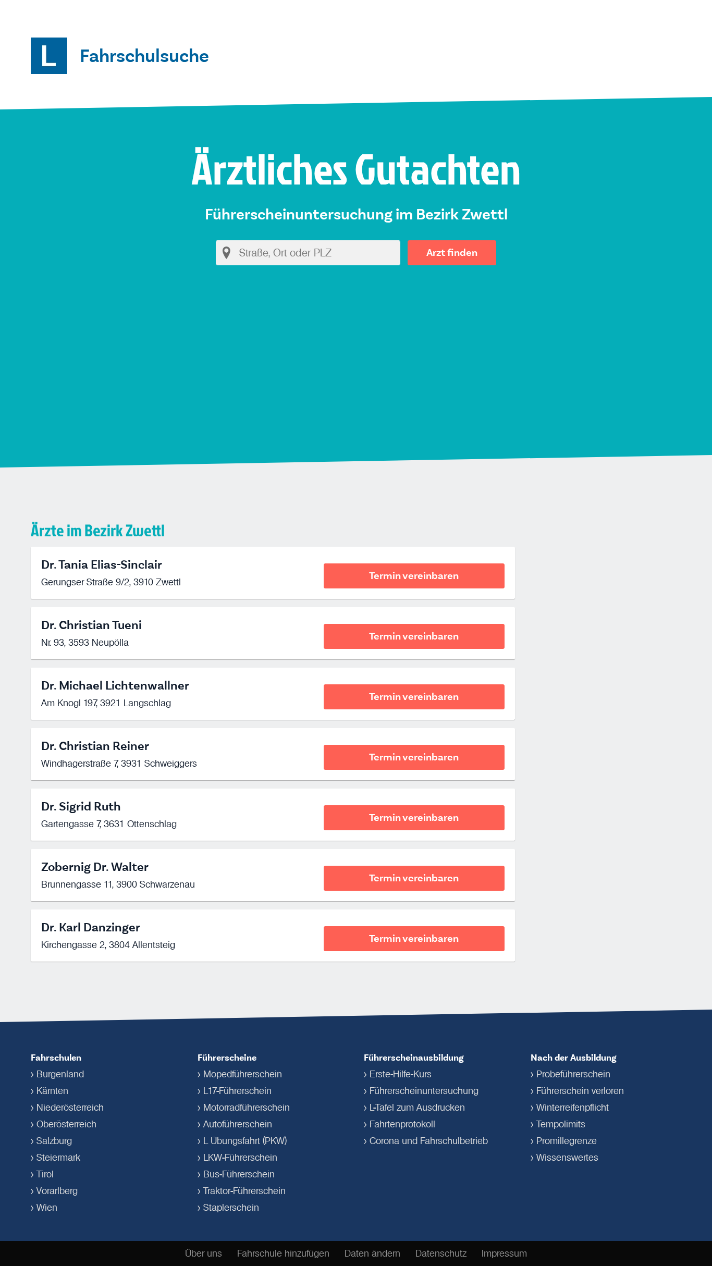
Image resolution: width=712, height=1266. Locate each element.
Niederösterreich (70, 1107)
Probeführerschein (573, 1074)
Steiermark (58, 1157)
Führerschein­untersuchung (424, 1091)
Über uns (203, 1253)
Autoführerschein (237, 1124)
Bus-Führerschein (239, 1174)
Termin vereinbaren (414, 575)
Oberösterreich (66, 1124)
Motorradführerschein (246, 1107)
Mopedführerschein (242, 1074)
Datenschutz (441, 1253)
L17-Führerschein (237, 1091)
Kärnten (52, 1091)
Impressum (504, 1253)
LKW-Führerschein (240, 1157)
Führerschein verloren (580, 1091)
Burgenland (60, 1074)
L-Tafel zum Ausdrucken (417, 1107)
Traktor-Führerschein (244, 1191)
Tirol (45, 1174)
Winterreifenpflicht (572, 1107)
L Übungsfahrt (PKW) (245, 1141)
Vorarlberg (57, 1191)
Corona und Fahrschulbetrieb (429, 1141)
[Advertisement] (356, 363)
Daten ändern (372, 1253)
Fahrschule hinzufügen (283, 1253)
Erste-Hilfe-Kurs (401, 1074)
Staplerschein (231, 1207)
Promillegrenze (566, 1141)
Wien (46, 1207)
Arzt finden (451, 252)
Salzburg (54, 1141)
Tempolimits (560, 1124)
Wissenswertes (567, 1157)
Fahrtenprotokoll (402, 1124)
